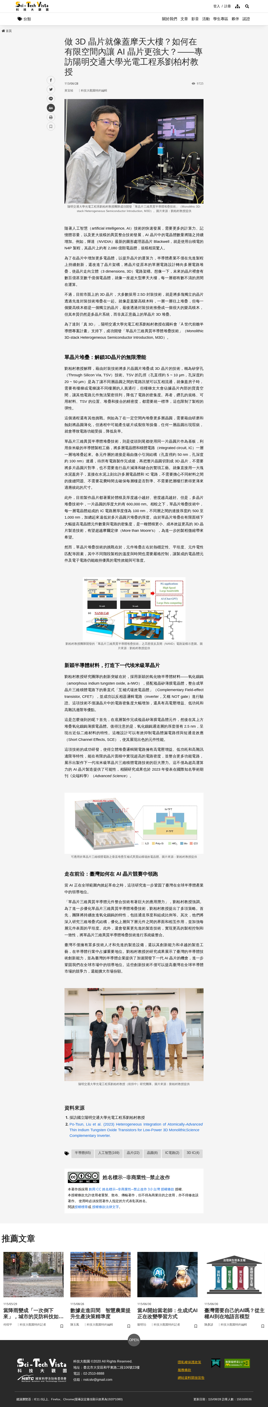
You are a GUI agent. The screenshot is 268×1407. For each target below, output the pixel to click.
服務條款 (184, 1370)
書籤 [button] (51, 126)
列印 (51, 117)
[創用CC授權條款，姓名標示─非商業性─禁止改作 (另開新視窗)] (84, 1177)
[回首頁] (32, 6)
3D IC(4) (193, 1153)
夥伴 (235, 19)
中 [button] (51, 108)
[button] (247, 6)
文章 (184, 19)
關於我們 (169, 19)
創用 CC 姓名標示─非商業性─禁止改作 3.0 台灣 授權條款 (131, 1189)
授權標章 (81, 1207)
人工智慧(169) (108, 1153)
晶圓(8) (152, 1153)
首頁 (9, 31)
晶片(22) (133, 1153)
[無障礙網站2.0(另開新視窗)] (237, 1363)
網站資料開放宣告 (191, 1378)
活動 (206, 19)
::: (210, 5)
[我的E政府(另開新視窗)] (215, 1363)
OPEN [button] (134, 1340)
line (49, 99)
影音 (195, 19)
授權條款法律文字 (105, 1207)
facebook (51, 80)
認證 (246, 19)
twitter (51, 89)
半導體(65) (83, 1153)
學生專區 (220, 19)
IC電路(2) (172, 1153)
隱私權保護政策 (189, 1362)
